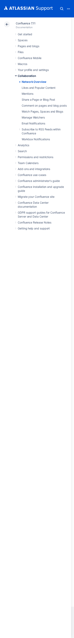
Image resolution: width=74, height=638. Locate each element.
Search (62, 9)
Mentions (27, 93)
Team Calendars (28, 163)
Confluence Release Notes (34, 222)
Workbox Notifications (36, 139)
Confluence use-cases (32, 175)
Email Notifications (33, 123)
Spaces (22, 40)
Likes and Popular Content (38, 87)
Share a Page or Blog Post (38, 99)
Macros (22, 64)
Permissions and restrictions (35, 157)
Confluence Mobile (29, 58)
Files (20, 52)
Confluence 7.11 (26, 23)
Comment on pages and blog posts (44, 105)
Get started (25, 34)
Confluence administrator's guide (39, 180)
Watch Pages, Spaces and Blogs (42, 111)
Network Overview (34, 81)
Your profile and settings (33, 70)
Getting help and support (34, 228)
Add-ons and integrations (34, 169)
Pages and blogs (28, 46)
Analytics (23, 145)
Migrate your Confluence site (36, 196)
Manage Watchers (33, 117)
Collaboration (27, 75)
